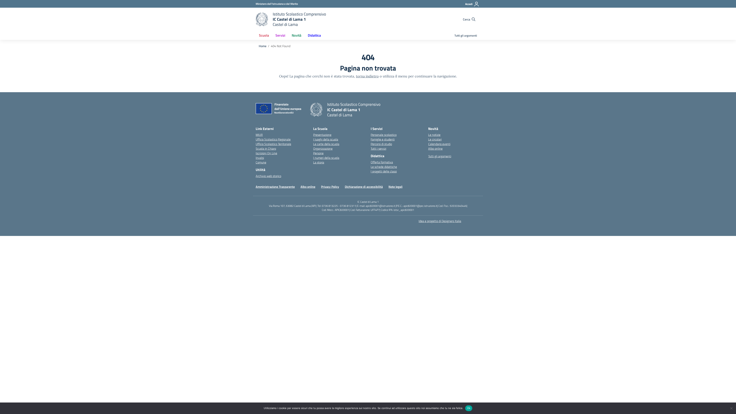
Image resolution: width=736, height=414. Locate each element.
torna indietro (367, 76)
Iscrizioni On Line (266, 153)
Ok (469, 408)
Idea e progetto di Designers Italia (440, 221)
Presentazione (322, 134)
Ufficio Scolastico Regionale (273, 139)
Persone (318, 153)
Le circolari (435, 139)
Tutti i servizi (378, 148)
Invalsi (260, 157)
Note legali (395, 186)
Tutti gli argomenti (465, 35)
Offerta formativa (382, 162)
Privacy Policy (330, 186)
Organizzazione (323, 148)
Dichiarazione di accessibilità (364, 186)
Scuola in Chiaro (266, 148)
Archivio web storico (268, 176)
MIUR (259, 134)
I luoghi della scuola (325, 139)
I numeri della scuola (326, 157)
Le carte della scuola (326, 144)
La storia (318, 162)
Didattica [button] (314, 35)
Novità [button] (296, 35)
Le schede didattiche (384, 166)
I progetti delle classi (384, 171)
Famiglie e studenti (383, 139)
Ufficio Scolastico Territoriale (273, 144)
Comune (261, 162)
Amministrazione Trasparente (275, 186)
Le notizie (434, 134)
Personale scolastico (384, 134)
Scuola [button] (264, 35)
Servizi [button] (280, 35)
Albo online (435, 148)
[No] (731, 408)
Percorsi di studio (381, 144)
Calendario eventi (439, 144)
